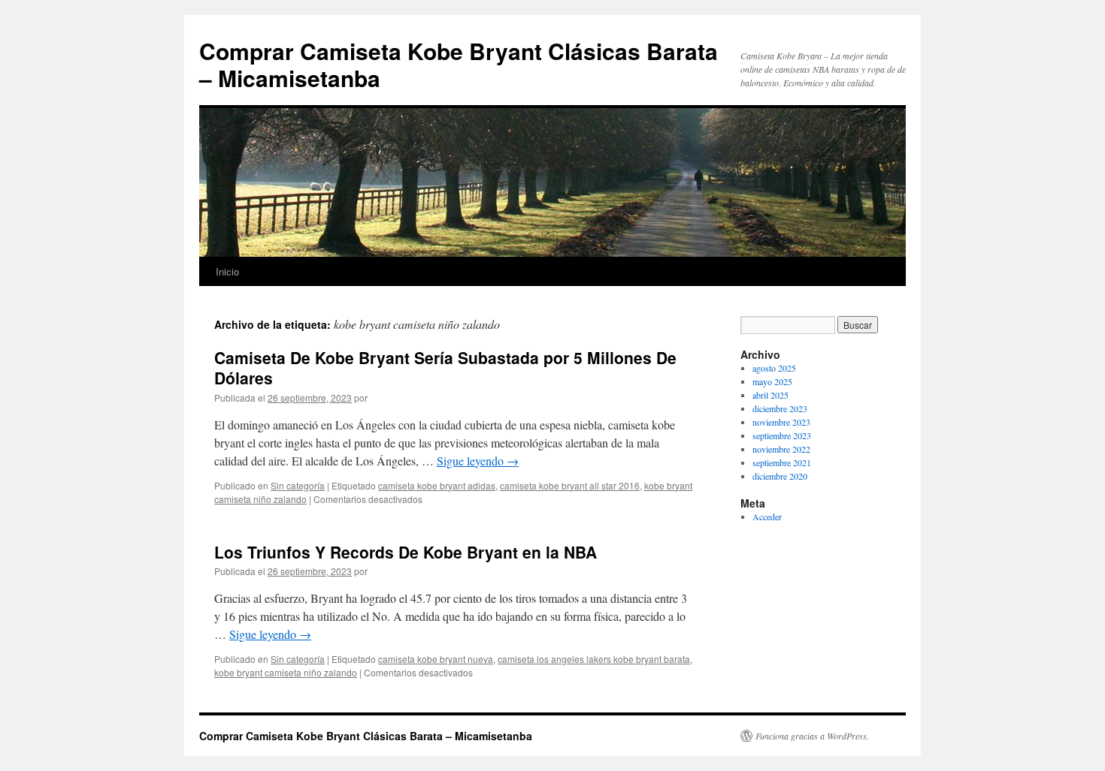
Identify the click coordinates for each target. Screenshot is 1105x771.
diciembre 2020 (779, 476)
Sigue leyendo (478, 460)
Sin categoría (298, 485)
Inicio (227, 271)
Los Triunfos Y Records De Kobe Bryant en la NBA (405, 552)
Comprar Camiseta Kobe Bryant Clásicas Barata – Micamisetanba (458, 64)
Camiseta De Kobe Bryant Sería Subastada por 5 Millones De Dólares (445, 367)
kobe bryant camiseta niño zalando (285, 672)
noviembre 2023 (781, 422)
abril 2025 (770, 395)
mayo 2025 (772, 381)
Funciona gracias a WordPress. (812, 736)
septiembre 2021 (781, 462)
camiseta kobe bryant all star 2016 (570, 485)
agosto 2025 (774, 368)
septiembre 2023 (781, 435)
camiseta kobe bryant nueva (435, 658)
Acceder (767, 516)
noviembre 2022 (781, 449)
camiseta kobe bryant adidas (436, 485)
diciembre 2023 (779, 408)
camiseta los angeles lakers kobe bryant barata (594, 658)
